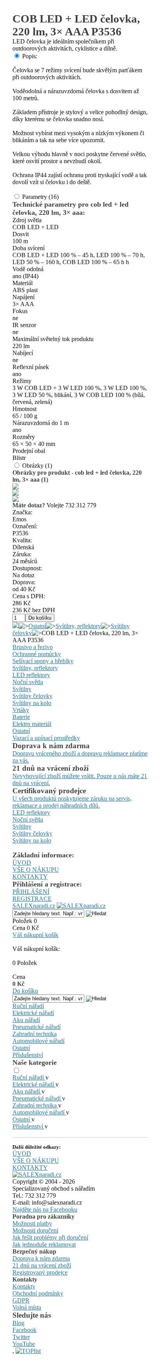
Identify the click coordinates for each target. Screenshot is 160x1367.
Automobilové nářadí (38, 1041)
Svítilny (21, 689)
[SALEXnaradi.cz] (36, 1174)
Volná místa (26, 1307)
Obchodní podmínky (37, 1293)
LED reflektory (31, 675)
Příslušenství (27, 1055)
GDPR (21, 1300)
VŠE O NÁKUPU (35, 869)
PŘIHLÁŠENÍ (30, 891)
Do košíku (25, 990)
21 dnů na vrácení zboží (41, 1265)
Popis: (29, 56)
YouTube (23, 1344)
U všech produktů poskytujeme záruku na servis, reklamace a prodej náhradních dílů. (72, 802)
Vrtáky (20, 710)
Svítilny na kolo (31, 703)
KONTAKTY (30, 876)
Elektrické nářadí (33, 1013)
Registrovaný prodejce (40, 1272)
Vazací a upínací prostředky (46, 738)
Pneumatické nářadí (36, 1027)
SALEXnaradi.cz (33, 905)
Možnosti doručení (35, 1230)
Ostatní (37, 626)
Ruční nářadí (28, 1006)
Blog (18, 1323)
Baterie (21, 717)
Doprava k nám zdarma (41, 1258)
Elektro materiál (31, 724)
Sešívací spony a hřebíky (42, 661)
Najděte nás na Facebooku (44, 1209)
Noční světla (27, 682)
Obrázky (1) (37, 465)
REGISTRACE (32, 898)
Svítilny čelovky (32, 696)
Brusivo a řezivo (32, 647)
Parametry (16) (40, 196)
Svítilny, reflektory (78, 626)
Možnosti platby (32, 1223)
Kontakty (23, 1286)
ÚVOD (21, 862)
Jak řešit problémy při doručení (50, 1237)
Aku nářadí (26, 1020)
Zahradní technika (34, 1034)
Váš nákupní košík (35, 935)
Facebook (24, 1330)
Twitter (21, 1337)
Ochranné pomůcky (36, 654)
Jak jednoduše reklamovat (44, 1244)
